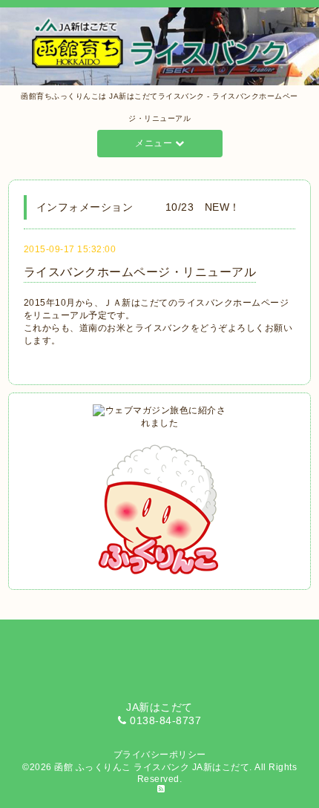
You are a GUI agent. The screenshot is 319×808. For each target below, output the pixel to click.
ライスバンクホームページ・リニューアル (140, 272)
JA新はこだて (221, 767)
